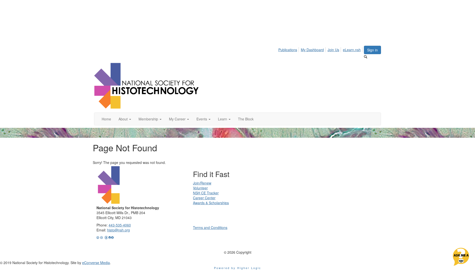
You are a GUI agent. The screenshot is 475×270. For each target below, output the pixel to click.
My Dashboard (312, 49)
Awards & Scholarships (211, 202)
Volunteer (200, 187)
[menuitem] (289, 49)
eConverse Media (96, 262)
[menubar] (321, 49)
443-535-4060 (120, 225)
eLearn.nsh (352, 49)
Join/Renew (202, 182)
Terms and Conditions (210, 227)
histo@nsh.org (118, 229)
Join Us (333, 49)
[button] (125, 119)
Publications (287, 49)
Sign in (372, 49)
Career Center (204, 197)
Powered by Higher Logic (237, 268)
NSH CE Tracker (206, 192)
